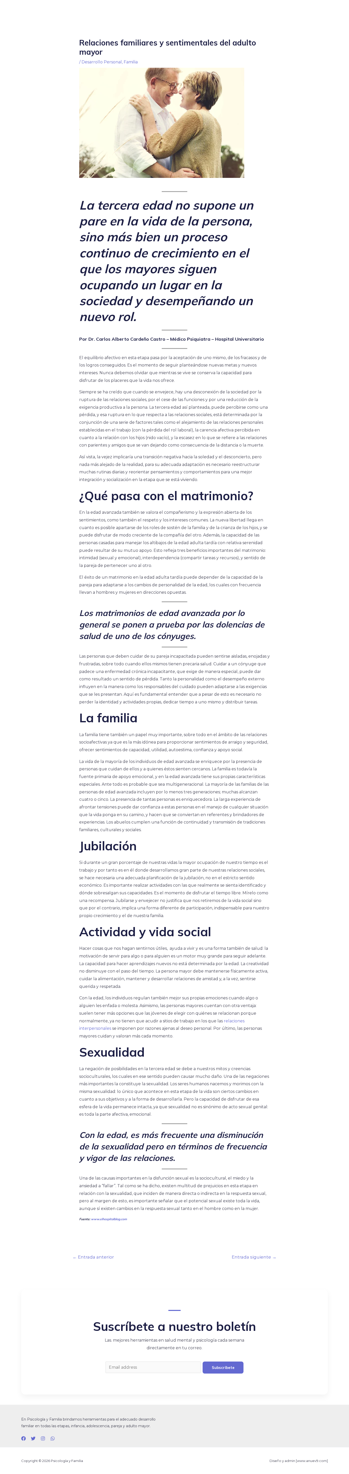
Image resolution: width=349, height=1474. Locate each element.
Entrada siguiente (254, 1257)
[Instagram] (43, 1438)
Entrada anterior (93, 1257)
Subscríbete (223, 1367)
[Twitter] (33, 1438)
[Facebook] (23, 1438)
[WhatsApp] (52, 1438)
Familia (131, 62)
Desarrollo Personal (102, 62)
